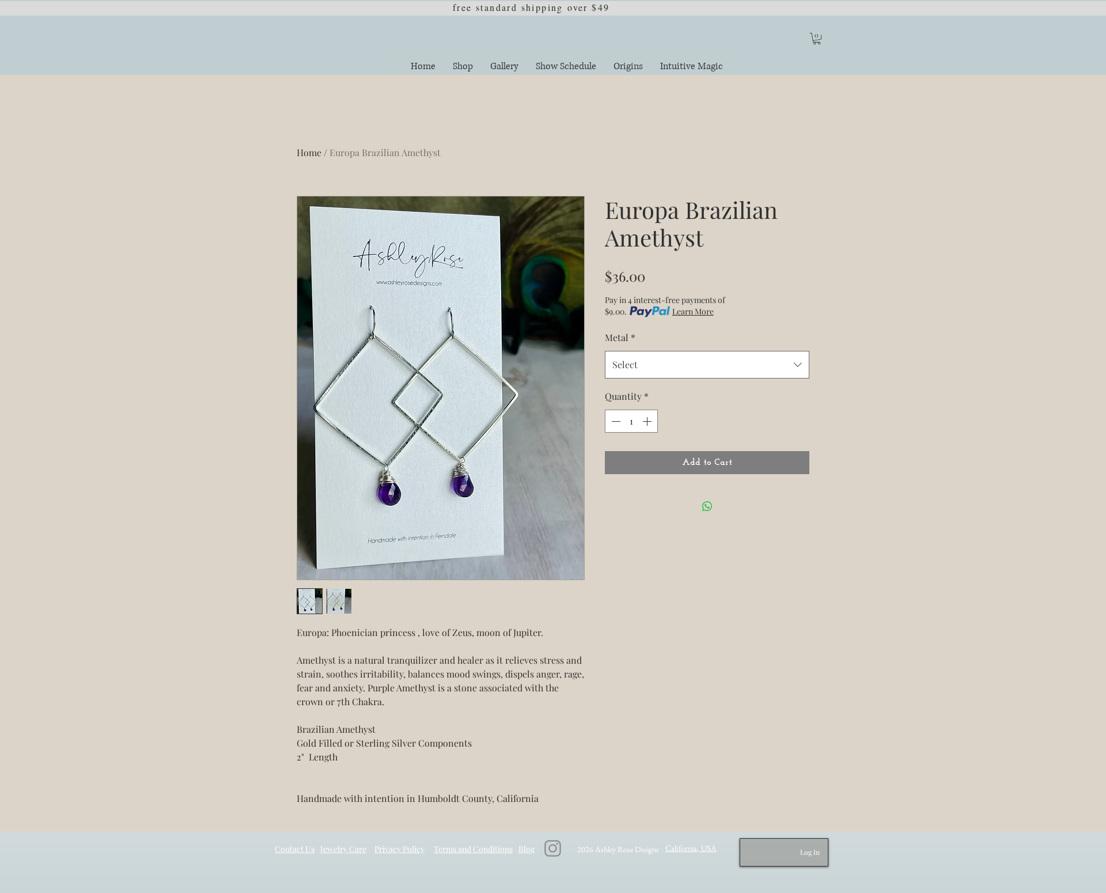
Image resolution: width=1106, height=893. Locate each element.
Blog (526, 848)
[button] (817, 38)
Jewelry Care (343, 848)
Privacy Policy (399, 848)
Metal (620, 337)
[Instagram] (552, 848)
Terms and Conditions (473, 848)
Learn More (693, 311)
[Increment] (648, 421)
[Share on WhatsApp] (707, 506)
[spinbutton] (631, 421)
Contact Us (295, 848)
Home (309, 152)
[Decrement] (615, 421)
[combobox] (707, 365)
